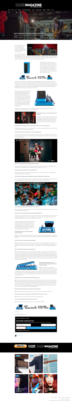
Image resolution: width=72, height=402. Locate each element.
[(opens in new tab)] (36, 346)
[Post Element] (21, 363)
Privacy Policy (62, 400)
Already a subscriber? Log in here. (22, 318)
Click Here (25, 314)
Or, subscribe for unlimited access (22, 330)
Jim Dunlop (20, 311)
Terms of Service (66, 400)
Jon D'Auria (16, 37)
